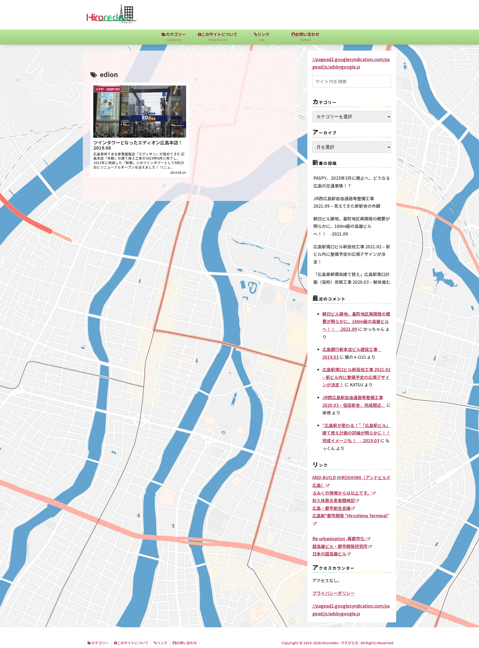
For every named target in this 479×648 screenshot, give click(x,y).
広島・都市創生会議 (331, 508)
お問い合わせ (186, 642)
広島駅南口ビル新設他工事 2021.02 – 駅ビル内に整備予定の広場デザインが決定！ (351, 254)
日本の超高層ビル (329, 554)
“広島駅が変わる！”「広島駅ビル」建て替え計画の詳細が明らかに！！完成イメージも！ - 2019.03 (356, 433)
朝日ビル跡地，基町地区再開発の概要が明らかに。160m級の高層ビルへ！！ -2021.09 (351, 226)
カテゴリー (100, 642)
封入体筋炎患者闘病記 (333, 500)
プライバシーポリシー (333, 593)
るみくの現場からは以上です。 (341, 493)
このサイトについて (132, 642)
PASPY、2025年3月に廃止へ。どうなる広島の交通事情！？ (351, 182)
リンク (162, 642)
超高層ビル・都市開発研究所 (339, 546)
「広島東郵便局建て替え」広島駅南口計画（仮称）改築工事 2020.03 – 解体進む (351, 278)
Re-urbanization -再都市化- (339, 538)
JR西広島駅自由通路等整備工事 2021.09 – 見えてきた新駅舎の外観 (346, 202)
